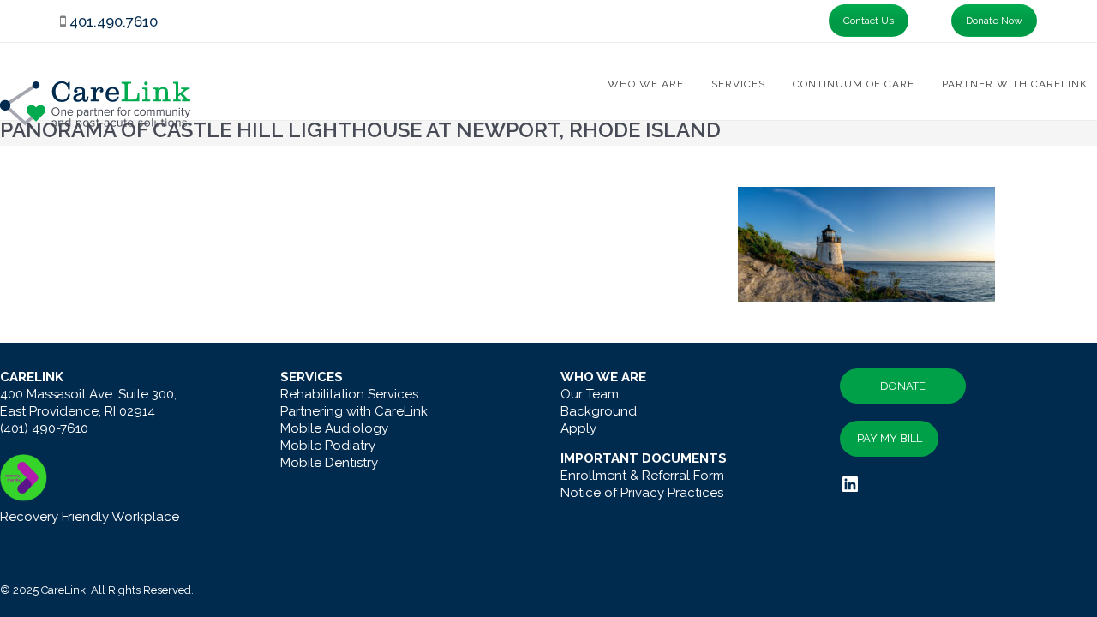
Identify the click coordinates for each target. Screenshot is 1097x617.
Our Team (589, 394)
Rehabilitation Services (349, 394)
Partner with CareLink (1015, 84)
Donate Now (994, 21)
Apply (578, 428)
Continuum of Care (853, 84)
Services (738, 84)
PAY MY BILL (889, 438)
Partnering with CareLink (354, 411)
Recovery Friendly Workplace (89, 516)
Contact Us (868, 21)
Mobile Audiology (334, 428)
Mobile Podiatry (327, 445)
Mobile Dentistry (329, 462)
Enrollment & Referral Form (642, 475)
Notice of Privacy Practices (641, 492)
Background (598, 411)
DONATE (903, 386)
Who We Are (646, 84)
